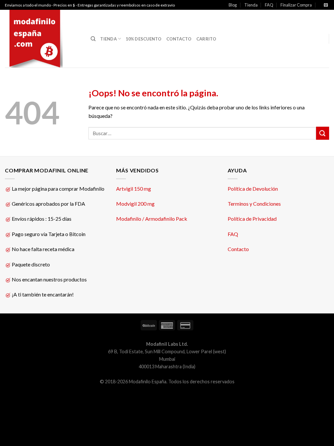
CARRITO (206, 38)
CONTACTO (179, 38)
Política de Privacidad (252, 218)
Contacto (238, 249)
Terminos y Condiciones (254, 203)
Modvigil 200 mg (135, 203)
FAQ (269, 5)
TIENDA (108, 38)
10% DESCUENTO (143, 38)
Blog (233, 5)
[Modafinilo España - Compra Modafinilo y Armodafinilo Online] (43, 39)
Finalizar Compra (296, 5)
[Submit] (322, 133)
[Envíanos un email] (326, 5)
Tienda (251, 5)
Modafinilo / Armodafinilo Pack (151, 218)
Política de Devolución (253, 188)
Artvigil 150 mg (133, 188)
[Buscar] (93, 39)
